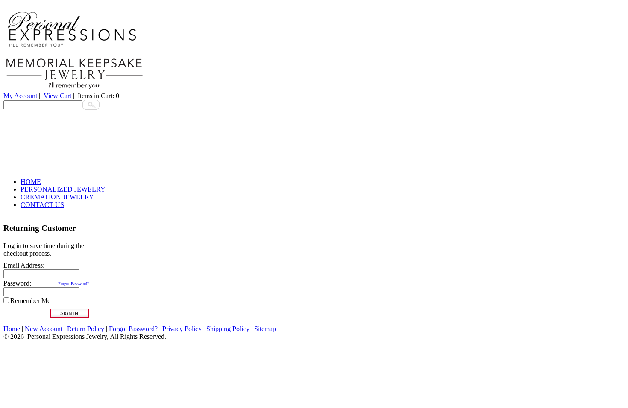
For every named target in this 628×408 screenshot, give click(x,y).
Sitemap (265, 328)
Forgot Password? (73, 283)
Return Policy (85, 328)
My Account (20, 95)
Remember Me (30, 300)
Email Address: (23, 265)
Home (11, 328)
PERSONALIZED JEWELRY (63, 189)
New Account (43, 328)
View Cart (57, 95)
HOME (31, 181)
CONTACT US (42, 204)
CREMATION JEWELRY (57, 197)
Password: (17, 283)
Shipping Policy (227, 328)
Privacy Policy (182, 328)
